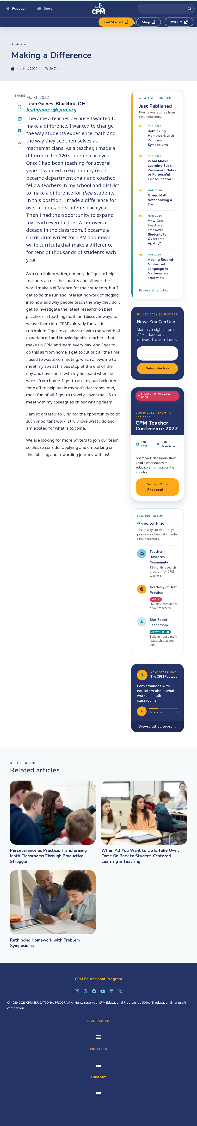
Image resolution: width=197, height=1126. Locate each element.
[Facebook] (94, 991)
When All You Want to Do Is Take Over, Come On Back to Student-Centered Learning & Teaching (140, 856)
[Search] (189, 8)
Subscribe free (157, 368)
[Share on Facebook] (20, 131)
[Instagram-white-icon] (77, 991)
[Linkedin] (111, 991)
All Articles (19, 44)
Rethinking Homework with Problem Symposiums (45, 942)
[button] (99, 1037)
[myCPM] (179, 22)
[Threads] (85, 991)
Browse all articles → (155, 290)
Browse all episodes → (158, 726)
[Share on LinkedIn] (20, 119)
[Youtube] (103, 991)
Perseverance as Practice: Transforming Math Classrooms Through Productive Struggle (48, 856)
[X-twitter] (120, 991)
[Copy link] (20, 143)
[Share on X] (20, 107)
